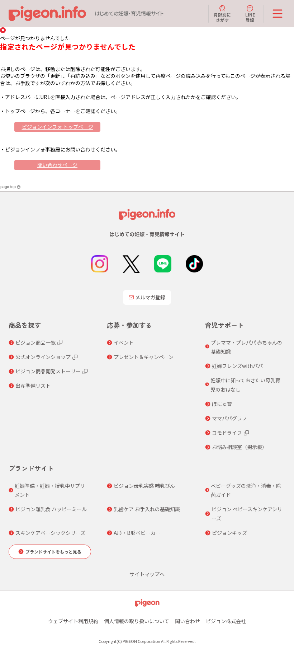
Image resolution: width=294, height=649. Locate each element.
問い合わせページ (57, 164)
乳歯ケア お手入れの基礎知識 (147, 509)
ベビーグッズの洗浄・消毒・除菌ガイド (246, 490)
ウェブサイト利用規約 (73, 621)
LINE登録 (250, 17)
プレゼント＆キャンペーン (144, 356)
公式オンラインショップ (43, 356)
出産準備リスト (33, 385)
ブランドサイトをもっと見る (53, 551)
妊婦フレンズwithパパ (237, 365)
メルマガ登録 (150, 297)
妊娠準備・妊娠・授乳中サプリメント (50, 490)
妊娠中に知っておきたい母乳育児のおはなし (245, 385)
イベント (124, 342)
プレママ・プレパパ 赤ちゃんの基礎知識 (246, 347)
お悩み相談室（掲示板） (239, 446)
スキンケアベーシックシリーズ (50, 532)
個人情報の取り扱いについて (136, 621)
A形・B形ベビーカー (137, 532)
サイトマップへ (147, 574)
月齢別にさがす (222, 17)
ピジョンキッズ (229, 532)
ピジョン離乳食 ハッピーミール (51, 509)
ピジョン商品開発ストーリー (48, 371)
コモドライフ (227, 432)
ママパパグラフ (229, 418)
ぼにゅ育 (222, 403)
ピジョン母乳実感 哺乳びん (144, 485)
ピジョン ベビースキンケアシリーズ (247, 513)
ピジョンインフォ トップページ (57, 126)
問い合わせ (187, 621)
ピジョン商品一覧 (35, 342)
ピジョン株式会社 (226, 621)
